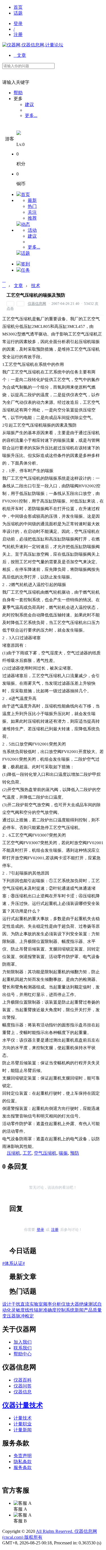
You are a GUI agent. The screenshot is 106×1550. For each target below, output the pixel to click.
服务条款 (23, 1467)
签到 (25, 264)
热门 (32, 206)
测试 (92, 1304)
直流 (24, 1304)
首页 (18, 7)
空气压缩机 (45, 1153)
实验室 (36, 1304)
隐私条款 (23, 1461)
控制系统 (66, 1310)
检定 (29, 1316)
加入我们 (23, 1342)
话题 (18, 13)
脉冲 (20, 1316)
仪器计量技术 (22, 1405)
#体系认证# (13, 1263)
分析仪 (59, 1304)
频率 (47, 1304)
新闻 (79, 1310)
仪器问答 (23, 1386)
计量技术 (23, 1418)
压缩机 (13, 1153)
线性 (29, 1310)
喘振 (63, 1153)
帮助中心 (23, 1353)
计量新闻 (23, 1429)
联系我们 (23, 1348)
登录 (18, 23)
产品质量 (93, 1310)
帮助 (18, 92)
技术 (35, 285)
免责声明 (23, 1455)
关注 (32, 212)
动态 (25, 224)
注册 (18, 34)
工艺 (27, 1153)
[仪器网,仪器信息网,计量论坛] (32, 44)
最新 (32, 200)
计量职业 (23, 1423)
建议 (29, 104)
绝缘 (83, 1304)
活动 (32, 230)
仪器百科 (23, 1380)
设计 (6, 1304)
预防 (74, 1153)
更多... (31, 115)
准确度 (50, 1310)
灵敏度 (18, 1310)
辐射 (38, 1310)
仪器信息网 (37, 303)
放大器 (72, 1304)
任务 (25, 270)
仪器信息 (23, 1391)
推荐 (32, 218)
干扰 (15, 1304)
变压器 (9, 1316)
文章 (20, 55)
